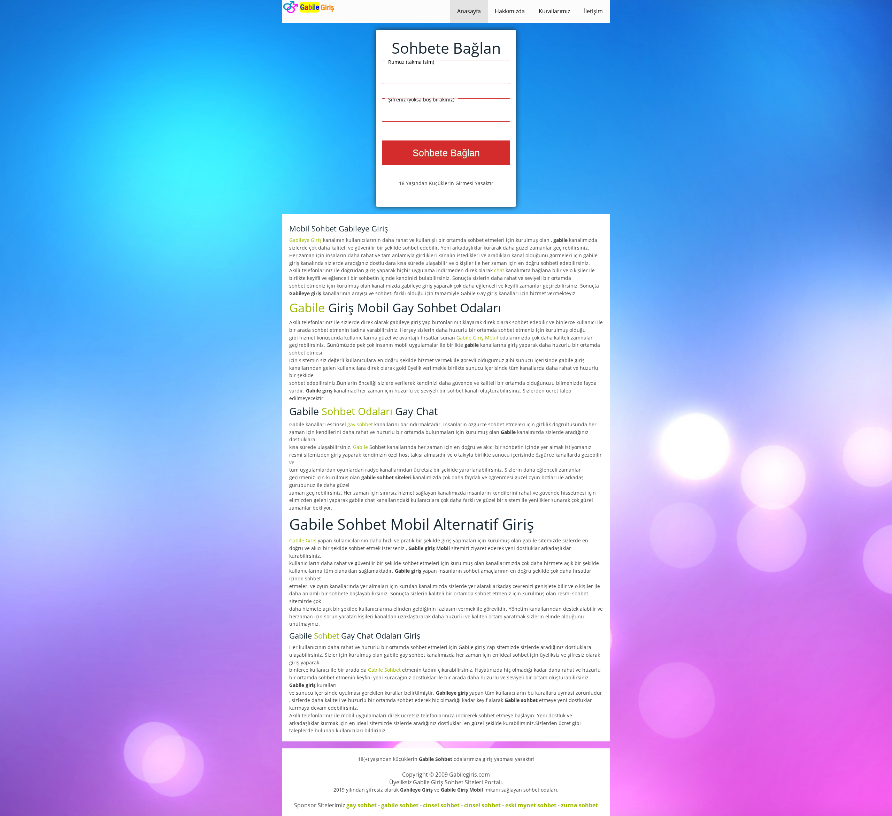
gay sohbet (360, 424)
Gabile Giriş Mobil (478, 337)
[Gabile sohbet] (309, 7)
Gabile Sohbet (385, 669)
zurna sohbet (579, 805)
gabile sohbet (399, 805)
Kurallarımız (554, 11)
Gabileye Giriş (306, 240)
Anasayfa (469, 11)
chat (499, 270)
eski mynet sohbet (530, 805)
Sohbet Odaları (357, 411)
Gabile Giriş (303, 540)
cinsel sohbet (441, 805)
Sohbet (326, 635)
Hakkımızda (510, 11)
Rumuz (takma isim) (411, 62)
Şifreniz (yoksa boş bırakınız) (421, 99)
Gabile (307, 307)
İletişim (593, 11)
